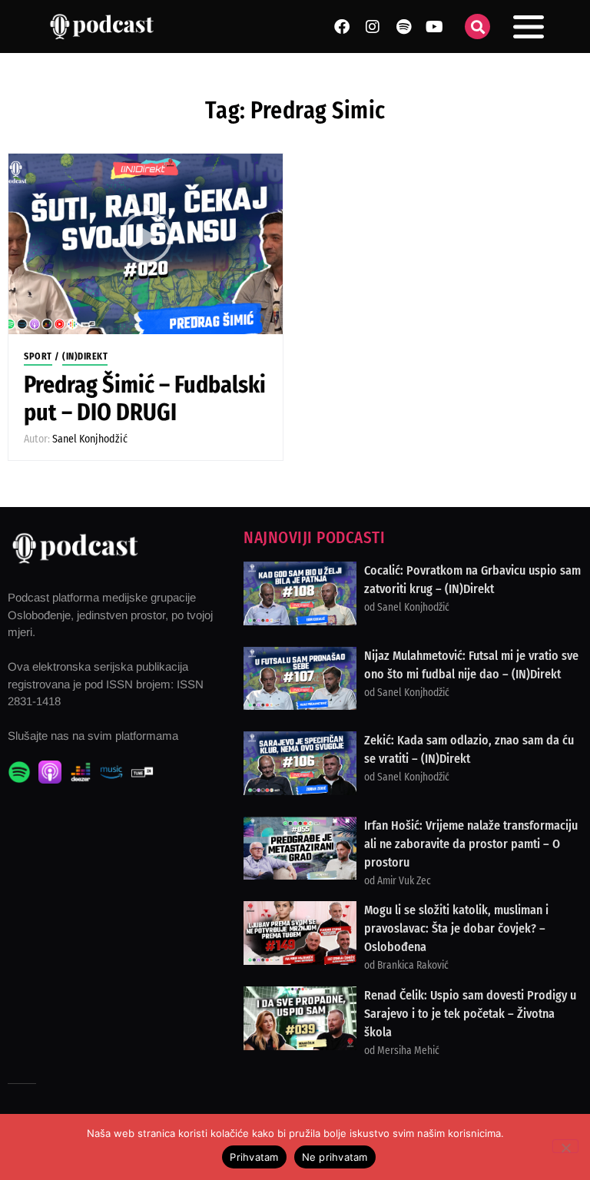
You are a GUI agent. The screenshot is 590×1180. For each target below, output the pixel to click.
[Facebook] (342, 27)
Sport (38, 356)
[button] (477, 26)
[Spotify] (403, 27)
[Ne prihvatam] (565, 1146)
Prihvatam (254, 1157)
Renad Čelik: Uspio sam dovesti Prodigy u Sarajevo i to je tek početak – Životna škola (470, 1013)
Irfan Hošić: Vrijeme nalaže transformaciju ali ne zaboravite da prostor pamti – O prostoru (471, 844)
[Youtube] (434, 27)
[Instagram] (372, 27)
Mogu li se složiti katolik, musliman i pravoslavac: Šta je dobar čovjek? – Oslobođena (456, 928)
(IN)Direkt (85, 356)
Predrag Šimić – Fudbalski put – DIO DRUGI (145, 398)
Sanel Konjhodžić (90, 439)
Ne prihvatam (335, 1157)
